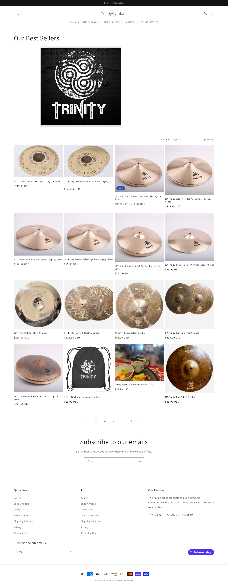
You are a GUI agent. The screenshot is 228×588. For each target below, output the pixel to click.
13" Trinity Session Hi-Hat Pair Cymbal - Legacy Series (188, 200)
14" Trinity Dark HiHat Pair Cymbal (182, 333)
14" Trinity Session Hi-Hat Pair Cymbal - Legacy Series (138, 198)
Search (17, 497)
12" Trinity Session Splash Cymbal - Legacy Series (38, 259)
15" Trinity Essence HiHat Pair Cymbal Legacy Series (86, 183)
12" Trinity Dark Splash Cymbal (180, 397)
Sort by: (165, 139)
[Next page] (141, 420)
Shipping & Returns (24, 521)
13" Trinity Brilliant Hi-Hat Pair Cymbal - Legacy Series (138, 267)
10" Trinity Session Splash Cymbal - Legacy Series (88, 259)
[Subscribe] (140, 461)
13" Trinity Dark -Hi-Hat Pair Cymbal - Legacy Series (36, 398)
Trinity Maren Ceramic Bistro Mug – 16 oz (135, 384)
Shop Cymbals (21, 503)
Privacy (17, 527)
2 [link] (105, 420)
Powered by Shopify (124, 580)
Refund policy (21, 532)
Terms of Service (22, 515)
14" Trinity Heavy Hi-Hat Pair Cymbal (82, 333)
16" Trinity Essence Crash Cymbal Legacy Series (37, 181)
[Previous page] (87, 420)
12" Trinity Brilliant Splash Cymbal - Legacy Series (189, 265)
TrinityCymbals (108, 580)
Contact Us (20, 509)
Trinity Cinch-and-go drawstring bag (82, 397)
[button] (17, 13)
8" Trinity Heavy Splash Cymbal (130, 333)
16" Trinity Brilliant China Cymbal (30, 333)
